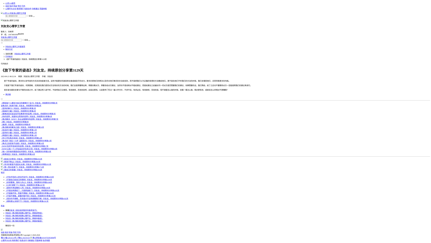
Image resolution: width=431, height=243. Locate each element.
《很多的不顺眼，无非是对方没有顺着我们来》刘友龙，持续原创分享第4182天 (36, 199)
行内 (23, 6)
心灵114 (6, 13)
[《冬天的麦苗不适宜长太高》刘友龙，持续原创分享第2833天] (26, 164)
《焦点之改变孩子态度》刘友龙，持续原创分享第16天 (22, 143)
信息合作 (27, 9)
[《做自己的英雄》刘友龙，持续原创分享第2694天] (21, 170)
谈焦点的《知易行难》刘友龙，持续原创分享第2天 (21, 106)
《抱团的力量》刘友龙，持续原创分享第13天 (19, 135)
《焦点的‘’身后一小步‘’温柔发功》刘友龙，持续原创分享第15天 (26, 141)
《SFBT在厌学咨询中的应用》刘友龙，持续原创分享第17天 (24, 146)
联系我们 (20, 9)
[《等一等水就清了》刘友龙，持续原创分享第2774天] (22, 167)
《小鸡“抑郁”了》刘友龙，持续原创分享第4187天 (25, 185)
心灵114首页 (10, 3)
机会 (15, 6)
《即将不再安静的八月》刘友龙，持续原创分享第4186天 (27, 188)
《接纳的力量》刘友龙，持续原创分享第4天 (18, 111)
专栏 (19, 6)
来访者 (8, 94)
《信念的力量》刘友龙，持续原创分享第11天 (19, 130)
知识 (11, 6)
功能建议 (35, 9)
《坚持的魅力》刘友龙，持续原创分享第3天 (18, 108)
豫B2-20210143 (24, 238)
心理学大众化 (10, 9)
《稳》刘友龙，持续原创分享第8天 (15, 122)
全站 (31, 16)
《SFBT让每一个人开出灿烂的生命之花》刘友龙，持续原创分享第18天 (29, 149)
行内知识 (9, 56)
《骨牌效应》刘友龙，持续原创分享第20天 (18, 154)
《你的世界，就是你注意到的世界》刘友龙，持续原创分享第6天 (26, 116)
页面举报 (43, 9)
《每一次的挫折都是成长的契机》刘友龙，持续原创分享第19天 (26, 152)
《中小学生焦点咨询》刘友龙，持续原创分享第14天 (21, 138)
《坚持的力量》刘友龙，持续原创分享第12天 (19, 133)
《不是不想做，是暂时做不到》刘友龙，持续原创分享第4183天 (30, 196)
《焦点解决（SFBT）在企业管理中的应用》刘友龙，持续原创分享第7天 (29, 119)
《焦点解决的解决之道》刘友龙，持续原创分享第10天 (22, 127)
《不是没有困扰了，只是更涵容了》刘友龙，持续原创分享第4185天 (32, 190)
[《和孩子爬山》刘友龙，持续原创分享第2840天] (20, 162)
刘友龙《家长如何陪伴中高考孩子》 (23, 210)
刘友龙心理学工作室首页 (15, 47)
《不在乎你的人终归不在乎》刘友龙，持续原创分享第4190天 (29, 177)
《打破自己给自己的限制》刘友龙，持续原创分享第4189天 (28, 180)
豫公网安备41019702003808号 (44, 238)
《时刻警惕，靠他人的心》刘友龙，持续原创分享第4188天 (28, 182)
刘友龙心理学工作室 (18, 13)
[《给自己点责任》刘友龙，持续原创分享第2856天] (21, 159)
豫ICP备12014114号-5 (9, 238)
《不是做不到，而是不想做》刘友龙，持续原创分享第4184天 (29, 193)
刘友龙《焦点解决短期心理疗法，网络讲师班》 (24, 213)
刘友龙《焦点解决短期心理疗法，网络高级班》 (24, 216)
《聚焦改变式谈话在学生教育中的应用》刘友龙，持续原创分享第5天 (28, 114)
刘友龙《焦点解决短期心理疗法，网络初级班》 (24, 221)
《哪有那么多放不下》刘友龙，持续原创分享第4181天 (26, 201)
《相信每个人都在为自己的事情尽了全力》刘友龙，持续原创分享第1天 (29, 103)
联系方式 (9, 49)
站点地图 (46, 240)
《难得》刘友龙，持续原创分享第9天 (16, 125)
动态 (7, 6)
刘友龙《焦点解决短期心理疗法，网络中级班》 (24, 218)
